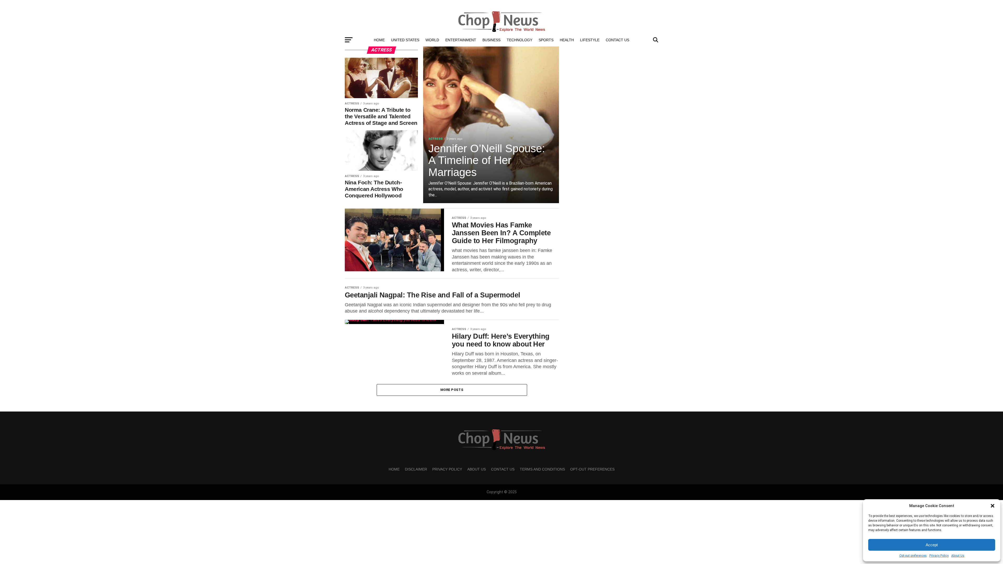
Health (567, 40)
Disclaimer (416, 469)
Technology (519, 40)
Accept (932, 545)
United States (405, 40)
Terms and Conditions (542, 469)
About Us (957, 555)
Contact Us (617, 40)
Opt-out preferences (913, 555)
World (432, 40)
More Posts (451, 390)
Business (491, 40)
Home (379, 40)
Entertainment (460, 40)
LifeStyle (589, 40)
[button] (992, 505)
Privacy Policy (939, 555)
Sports (546, 40)
